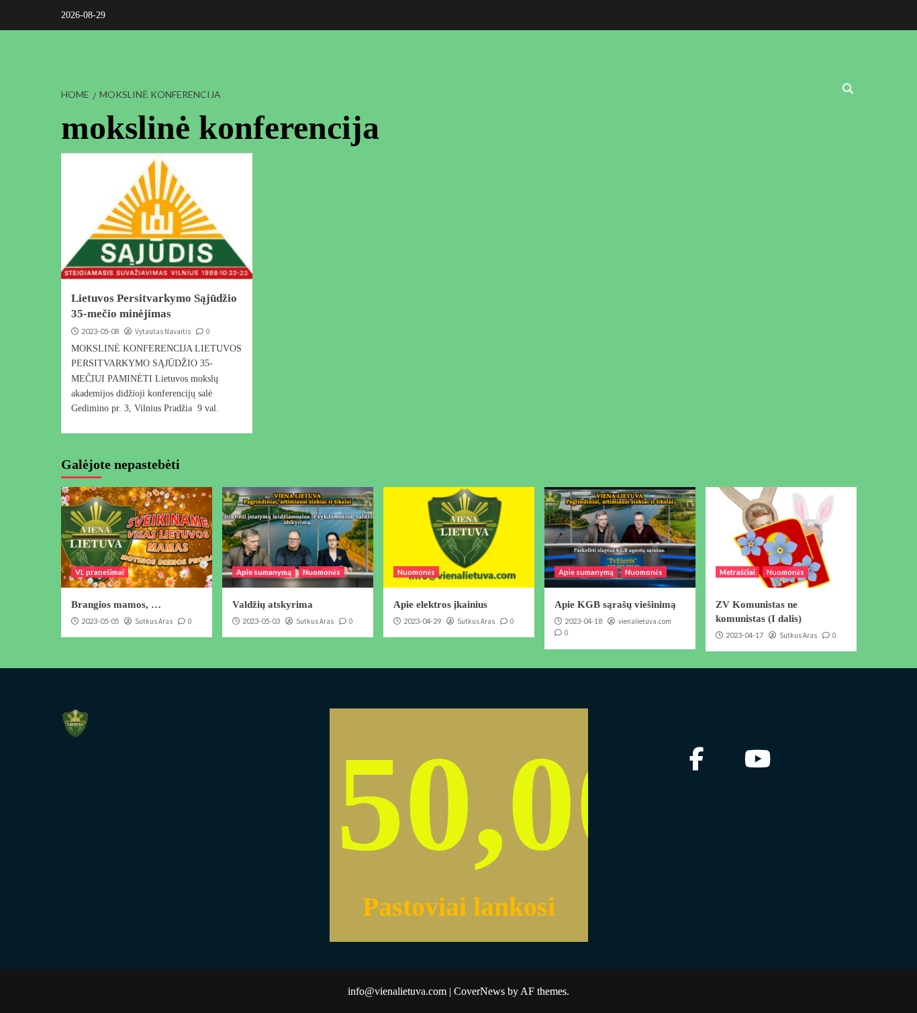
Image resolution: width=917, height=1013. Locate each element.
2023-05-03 (261, 621)
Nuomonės (321, 572)
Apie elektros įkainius (440, 604)
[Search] (848, 88)
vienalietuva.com (644, 621)
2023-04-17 (744, 635)
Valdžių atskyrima (272, 604)
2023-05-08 (100, 331)
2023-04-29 (422, 621)
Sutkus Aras (154, 621)
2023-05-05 (100, 621)
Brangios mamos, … (116, 604)
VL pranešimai (99, 572)
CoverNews (479, 991)
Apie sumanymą (263, 572)
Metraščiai (737, 572)
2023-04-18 (583, 621)
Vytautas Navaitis (163, 331)
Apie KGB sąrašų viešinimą (615, 604)
